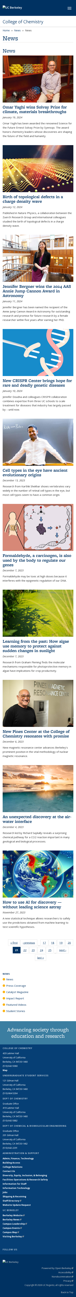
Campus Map (11, 1232)
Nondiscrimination (62, 1276)
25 (51, 950)
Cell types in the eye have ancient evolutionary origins (35, 472)
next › (64, 950)
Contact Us (9, 1171)
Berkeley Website (14, 1215)
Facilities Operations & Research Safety (25, 1179)
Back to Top (67, 1292)
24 (42, 950)
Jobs (5, 1192)
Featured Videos (16, 1004)
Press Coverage (16, 985)
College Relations (12, 1166)
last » (41, 957)
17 (45, 943)
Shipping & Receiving (14, 1196)
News (17, 30)
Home (6, 30)
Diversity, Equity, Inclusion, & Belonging (25, 1175)
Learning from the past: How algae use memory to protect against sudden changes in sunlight (36, 645)
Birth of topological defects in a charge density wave (33, 199)
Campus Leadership (15, 1223)
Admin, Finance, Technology (18, 1158)
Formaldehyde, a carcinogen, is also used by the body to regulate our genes (37, 560)
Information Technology (16, 1188)
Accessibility (65, 1272)
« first (15, 942)
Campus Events (12, 1228)
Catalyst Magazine (17, 992)
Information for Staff (14, 1183)
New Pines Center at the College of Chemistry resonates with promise (36, 734)
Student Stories (15, 1011)
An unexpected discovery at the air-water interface (37, 819)
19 (62, 943)
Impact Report (15, 998)
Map (5, 1070)
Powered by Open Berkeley (57, 1268)
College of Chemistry (23, 21)
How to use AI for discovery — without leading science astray (32, 904)
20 (70, 943)
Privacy (68, 1280)
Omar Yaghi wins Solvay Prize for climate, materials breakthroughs (35, 109)
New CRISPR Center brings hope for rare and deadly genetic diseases (37, 383)
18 (54, 943)
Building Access (11, 1162)
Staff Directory (12, 1200)
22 (26, 950)
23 (34, 950)
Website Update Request (17, 1204)
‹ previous (30, 942)
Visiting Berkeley (13, 1236)
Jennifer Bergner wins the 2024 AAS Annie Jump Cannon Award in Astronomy (37, 291)
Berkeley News (12, 1219)
